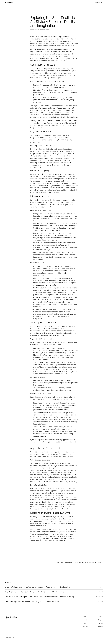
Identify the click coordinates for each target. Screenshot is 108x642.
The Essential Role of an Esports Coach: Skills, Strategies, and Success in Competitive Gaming (39, 597)
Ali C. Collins (38, 29)
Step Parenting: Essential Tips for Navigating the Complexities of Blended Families (35, 592)
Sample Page (99, 2)
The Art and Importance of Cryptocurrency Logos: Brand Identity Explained (78, 562)
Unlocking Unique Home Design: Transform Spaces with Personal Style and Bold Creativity (37, 587)
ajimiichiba (9, 2)
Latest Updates (45, 29)
